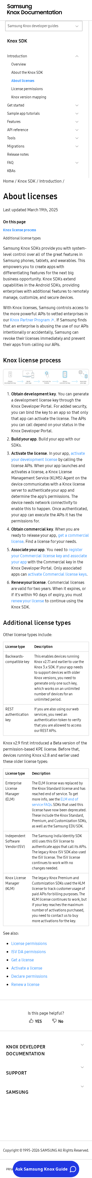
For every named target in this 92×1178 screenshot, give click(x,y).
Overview (18, 64)
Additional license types (22, 238)
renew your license (27, 601)
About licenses (22, 80)
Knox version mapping (28, 97)
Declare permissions (29, 976)
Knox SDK (27, 181)
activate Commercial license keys (57, 574)
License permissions (27, 88)
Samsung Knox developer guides (33, 25)
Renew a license (25, 984)
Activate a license (26, 968)
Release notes (18, 154)
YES (38, 1021)
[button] (42, 1044)
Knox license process (19, 230)
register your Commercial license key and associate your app (49, 556)
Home (8, 181)
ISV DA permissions (28, 951)
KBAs (11, 170)
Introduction (50, 181)
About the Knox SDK (27, 72)
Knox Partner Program (30, 320)
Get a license (22, 960)
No (60, 1021)
